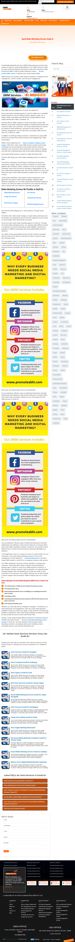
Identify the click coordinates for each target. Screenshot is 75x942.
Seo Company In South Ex (64, 111)
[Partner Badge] (67, 7)
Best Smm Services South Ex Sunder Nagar (27, 683)
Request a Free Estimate (65, 1)
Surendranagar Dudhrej (59, 291)
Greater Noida (66, 234)
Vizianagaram (66, 282)
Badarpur (65, 295)
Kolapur (55, 322)
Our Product (53, 20)
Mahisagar (63, 300)
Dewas (63, 370)
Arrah (54, 326)
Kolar (54, 242)
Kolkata (63, 308)
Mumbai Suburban (66, 238)
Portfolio (43, 20)
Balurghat (64, 405)
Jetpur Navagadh (57, 225)
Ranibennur (56, 251)
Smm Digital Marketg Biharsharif (23, 728)
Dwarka (55, 414)
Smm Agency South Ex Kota (21, 673)
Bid (64, 251)
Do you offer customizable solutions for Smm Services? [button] (23, 797)
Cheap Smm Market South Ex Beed (24, 717)
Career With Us (64, 20)
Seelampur (56, 366)
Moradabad (56, 256)
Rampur (55, 300)
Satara (63, 339)
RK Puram (63, 335)
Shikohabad (56, 278)
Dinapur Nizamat (57, 379)
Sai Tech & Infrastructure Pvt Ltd (12, 939)
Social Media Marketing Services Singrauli (34, 871)
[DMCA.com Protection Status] (35, 939)
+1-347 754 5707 (55, 934)
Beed (64, 229)
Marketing (8, 20)
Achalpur (55, 330)
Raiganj (62, 317)
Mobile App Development (45, 912)
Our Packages (29, 20)
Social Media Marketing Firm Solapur (57, 865)
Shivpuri (55, 339)
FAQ (10, 908)
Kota (54, 220)
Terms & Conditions (55, 939)
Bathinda (55, 405)
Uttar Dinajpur (56, 374)
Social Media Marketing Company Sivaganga (34, 868)
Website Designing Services (35, 204)
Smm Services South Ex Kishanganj (24, 707)
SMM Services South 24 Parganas (10, 865)
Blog (37, 20)
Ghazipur (64, 366)
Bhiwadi (62, 352)
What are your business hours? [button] (14, 808)
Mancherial (56, 295)
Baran (62, 414)
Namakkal (63, 392)
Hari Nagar (56, 348)
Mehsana (63, 269)
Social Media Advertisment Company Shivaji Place (34, 876)
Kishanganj (56, 229)
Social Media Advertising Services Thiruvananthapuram (11, 862)
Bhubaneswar (56, 304)
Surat (54, 264)
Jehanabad (56, 282)
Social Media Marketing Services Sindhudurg (57, 871)
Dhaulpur (55, 344)
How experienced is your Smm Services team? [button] (20, 785)
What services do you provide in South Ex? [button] (18, 781)
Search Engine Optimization (28, 904)
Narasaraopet (56, 418)
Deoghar (55, 273)
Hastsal (62, 396)
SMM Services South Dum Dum (33, 862)
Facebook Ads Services (34, 198)
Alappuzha (65, 348)
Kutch (54, 388)
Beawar (55, 392)
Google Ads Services (10, 196)
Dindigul (67, 313)
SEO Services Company (11, 203)
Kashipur (62, 242)
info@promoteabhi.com (32, 18)
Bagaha (55, 410)
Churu (54, 317)
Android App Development (46, 906)
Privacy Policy (46, 939)
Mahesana (62, 264)
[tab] (25, 781)
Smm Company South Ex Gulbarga (24, 662)
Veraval (64, 247)
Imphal (55, 352)
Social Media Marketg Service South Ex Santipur (29, 752)
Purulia (62, 357)
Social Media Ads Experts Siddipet (56, 873)
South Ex (35, 42)
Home (31, 42)
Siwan (62, 410)
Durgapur (55, 216)
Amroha (55, 370)
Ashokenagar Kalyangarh (59, 383)
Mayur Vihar (66, 278)
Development (17, 20)
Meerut (66, 304)
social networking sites (31, 558)
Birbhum (55, 361)
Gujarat (69, 326)
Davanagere (64, 361)
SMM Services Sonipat (31, 865)
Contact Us (5, 23)
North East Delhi (57, 313)
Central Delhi (63, 388)
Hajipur (55, 357)
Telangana (64, 330)
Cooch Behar (64, 322)
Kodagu (55, 308)
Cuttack (55, 269)
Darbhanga (56, 423)
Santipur (55, 238)
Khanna (55, 335)
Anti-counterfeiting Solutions (64, 904)
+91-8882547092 (31, 11)
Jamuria (55, 286)
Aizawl (61, 326)
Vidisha (65, 401)
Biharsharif (56, 234)
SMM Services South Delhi (55, 862)
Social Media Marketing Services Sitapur (57, 868)
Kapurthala (64, 344)
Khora (65, 418)
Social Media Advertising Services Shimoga (57, 876)
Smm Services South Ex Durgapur (24, 652)
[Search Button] (70, 69)
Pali (62, 273)
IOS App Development (45, 904)
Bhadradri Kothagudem (59, 260)
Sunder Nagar (63, 220)
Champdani (56, 401)
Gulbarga (64, 216)
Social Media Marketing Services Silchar (34, 873)
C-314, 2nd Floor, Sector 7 (48, 11)
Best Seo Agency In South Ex (64, 185)
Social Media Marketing (27, 908)
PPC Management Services (28, 906)
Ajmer (54, 396)
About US (12, 906)
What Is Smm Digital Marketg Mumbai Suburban (29, 762)
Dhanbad (55, 247)
